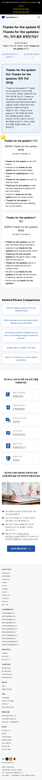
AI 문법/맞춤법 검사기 (8, 609)
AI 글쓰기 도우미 (6, 569)
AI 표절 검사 (5, 589)
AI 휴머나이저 (5, 579)
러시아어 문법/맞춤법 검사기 (9, 635)
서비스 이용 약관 (6, 743)
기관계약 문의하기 (7, 737)
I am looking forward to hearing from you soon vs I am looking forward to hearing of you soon (21, 335)
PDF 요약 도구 (6, 659)
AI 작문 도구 (5, 704)
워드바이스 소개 (6, 730)
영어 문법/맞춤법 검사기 (8, 613)
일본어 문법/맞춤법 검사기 (9, 623)
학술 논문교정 (23, 534)
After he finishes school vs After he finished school (21, 309)
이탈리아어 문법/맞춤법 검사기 (10, 645)
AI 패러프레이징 (19, 409)
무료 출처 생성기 (6, 664)
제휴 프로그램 (5, 746)
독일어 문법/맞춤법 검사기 (9, 632)
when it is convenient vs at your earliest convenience (21, 358)
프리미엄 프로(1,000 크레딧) (21, 9)
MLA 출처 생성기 (6, 671)
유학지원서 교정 (11, 536)
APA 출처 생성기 (6, 668)
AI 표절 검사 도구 (19, 447)
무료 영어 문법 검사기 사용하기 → (10, 55)
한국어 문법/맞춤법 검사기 (9, 619)
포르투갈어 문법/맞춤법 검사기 (10, 641)
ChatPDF (5, 653)
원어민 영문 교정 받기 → (32, 55)
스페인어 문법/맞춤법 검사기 (9, 626)
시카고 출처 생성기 (7, 674)
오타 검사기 (5, 601)
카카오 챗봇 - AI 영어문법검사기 (10, 722)
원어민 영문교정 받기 (19, 549)
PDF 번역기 (5, 656)
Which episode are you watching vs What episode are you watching (21, 321)
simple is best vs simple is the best (21, 348)
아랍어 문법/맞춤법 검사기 (9, 638)
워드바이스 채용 (6, 749)
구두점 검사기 (5, 598)
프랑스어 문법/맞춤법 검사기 (9, 629)
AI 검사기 (16, 460)
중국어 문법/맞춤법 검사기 (9, 616)
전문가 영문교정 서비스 (8, 707)
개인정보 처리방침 (7, 740)
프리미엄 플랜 (5, 698)
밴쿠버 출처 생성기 (7, 677)
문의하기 (4, 733)
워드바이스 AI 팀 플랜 (8, 701)
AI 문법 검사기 (18, 396)
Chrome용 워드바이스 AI (9, 719)
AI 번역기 (16, 422)
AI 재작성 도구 (6, 595)
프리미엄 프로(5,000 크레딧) (21, 12)
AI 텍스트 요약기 (19, 434)
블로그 (3, 686)
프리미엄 (21, 6)
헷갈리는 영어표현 (7, 689)
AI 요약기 (4, 586)
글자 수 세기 (5, 605)
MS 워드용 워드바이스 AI (9, 716)
